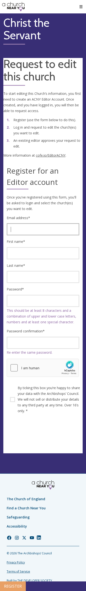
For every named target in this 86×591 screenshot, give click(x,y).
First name (16, 241)
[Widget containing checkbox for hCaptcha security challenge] (43, 368)
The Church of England (26, 499)
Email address (18, 218)
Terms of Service (18, 571)
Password (15, 289)
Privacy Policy (16, 562)
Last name (16, 265)
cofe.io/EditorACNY (50, 155)
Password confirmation (26, 331)
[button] (81, 6)
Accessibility (17, 526)
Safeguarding (18, 517)
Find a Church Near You (26, 508)
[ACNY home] (13, 6)
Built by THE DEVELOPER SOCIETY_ (30, 581)
